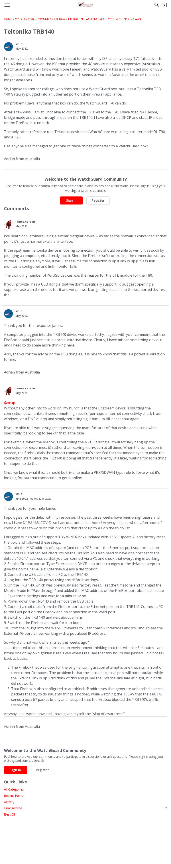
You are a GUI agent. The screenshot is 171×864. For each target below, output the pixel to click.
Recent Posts (13, 795)
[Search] (157, 5)
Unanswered (85, 808)
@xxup (9, 402)
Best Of (9, 814)
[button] (8, 46)
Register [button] (98, 200)
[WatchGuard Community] (86, 5)
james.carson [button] (25, 221)
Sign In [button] (71, 200)
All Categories (14, 789)
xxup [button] (19, 44)
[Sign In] (165, 5)
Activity (9, 802)
